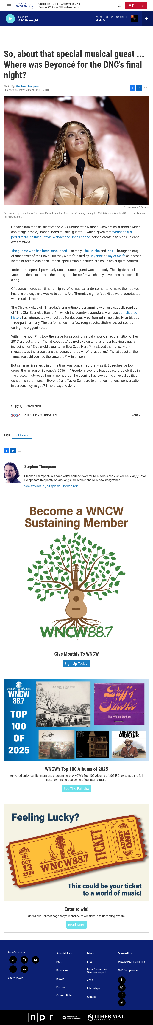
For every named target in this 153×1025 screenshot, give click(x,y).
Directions (62, 970)
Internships (93, 988)
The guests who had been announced (39, 251)
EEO (89, 962)
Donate (138, 6)
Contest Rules (64, 995)
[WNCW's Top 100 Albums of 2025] (76, 720)
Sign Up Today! (76, 663)
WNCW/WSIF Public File (131, 962)
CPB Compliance (128, 970)
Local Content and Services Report (97, 971)
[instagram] (122, 987)
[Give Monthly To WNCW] (76, 573)
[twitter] (122, 995)
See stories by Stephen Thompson (51, 486)
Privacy (60, 987)
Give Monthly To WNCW (76, 654)
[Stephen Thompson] (12, 472)
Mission (91, 953)
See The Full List (76, 788)
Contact (91, 996)
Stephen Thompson (27, 86)
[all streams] (147, 18)
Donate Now (125, 953)
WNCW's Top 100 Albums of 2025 (76, 769)
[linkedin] (122, 1002)
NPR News (22, 435)
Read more (76, 924)
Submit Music (64, 953)
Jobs (90, 980)
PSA (59, 962)
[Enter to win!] (76, 852)
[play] (10, 19)
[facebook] (122, 980)
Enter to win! (76, 909)
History (60, 978)
